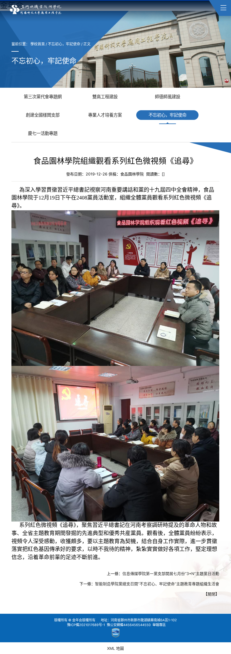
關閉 (212, 594)
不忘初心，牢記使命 (64, 44)
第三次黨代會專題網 (43, 96)
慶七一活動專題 (42, 133)
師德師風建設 (167, 96)
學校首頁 (37, 44)
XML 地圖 (115, 648)
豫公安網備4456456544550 (129, 625)
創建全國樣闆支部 (43, 114)
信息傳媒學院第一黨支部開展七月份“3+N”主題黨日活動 (171, 574)
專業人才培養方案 (105, 114)
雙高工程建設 (105, 96)
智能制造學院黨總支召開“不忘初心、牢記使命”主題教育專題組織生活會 (157, 584)
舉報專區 (159, 625)
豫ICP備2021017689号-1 (86, 625)
